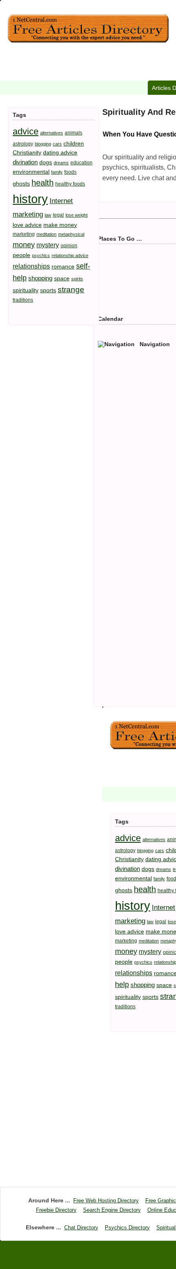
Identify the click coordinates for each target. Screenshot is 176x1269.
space (62, 278)
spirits (77, 278)
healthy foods (70, 184)
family (57, 172)
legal (58, 215)
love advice (27, 225)
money (24, 244)
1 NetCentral (88, 28)
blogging (43, 143)
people (21, 255)
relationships (31, 266)
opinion (69, 245)
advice (25, 131)
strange (71, 289)
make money (60, 225)
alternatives (51, 132)
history (30, 199)
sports (48, 290)
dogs (45, 162)
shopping (40, 278)
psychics (41, 255)
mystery (47, 244)
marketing (24, 234)
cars (57, 143)
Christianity (27, 152)
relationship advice (70, 255)
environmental (31, 171)
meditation (46, 234)
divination (25, 162)
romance (63, 266)
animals (73, 133)
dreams (61, 162)
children (73, 143)
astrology (23, 144)
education (81, 163)
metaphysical (71, 234)
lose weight (76, 215)
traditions (23, 300)
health (43, 182)
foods (70, 172)
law (48, 215)
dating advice (60, 152)
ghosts (21, 183)
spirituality (25, 290)
